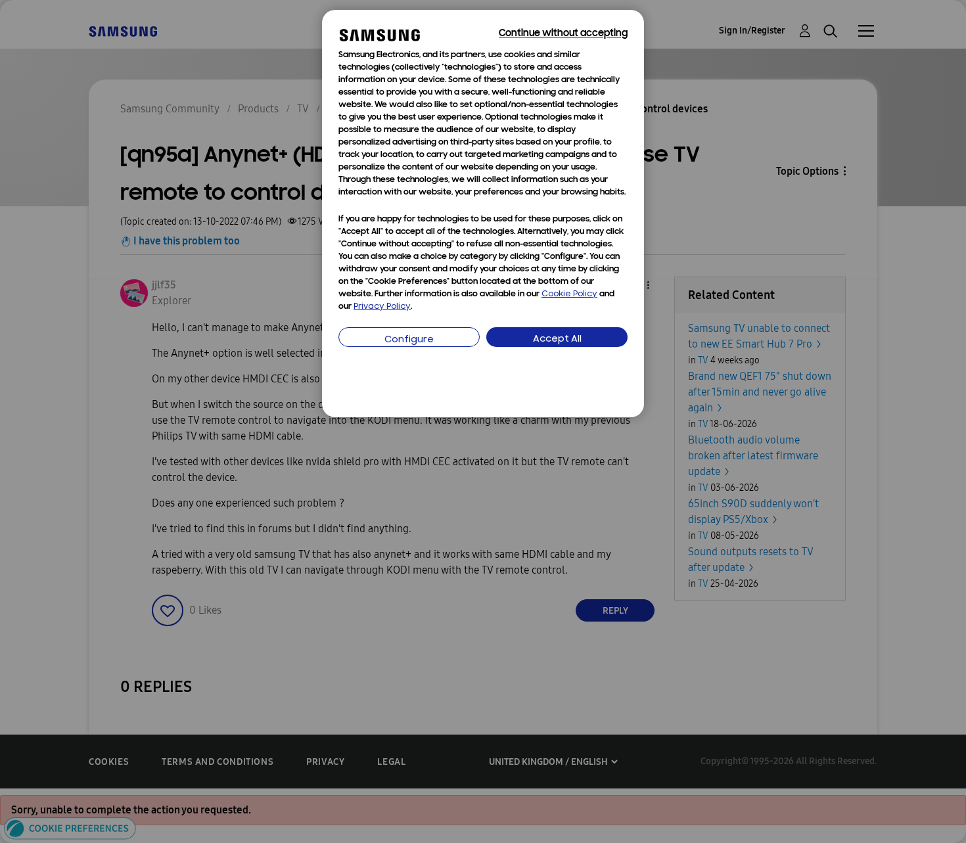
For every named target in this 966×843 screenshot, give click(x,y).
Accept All (557, 339)
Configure (409, 340)
